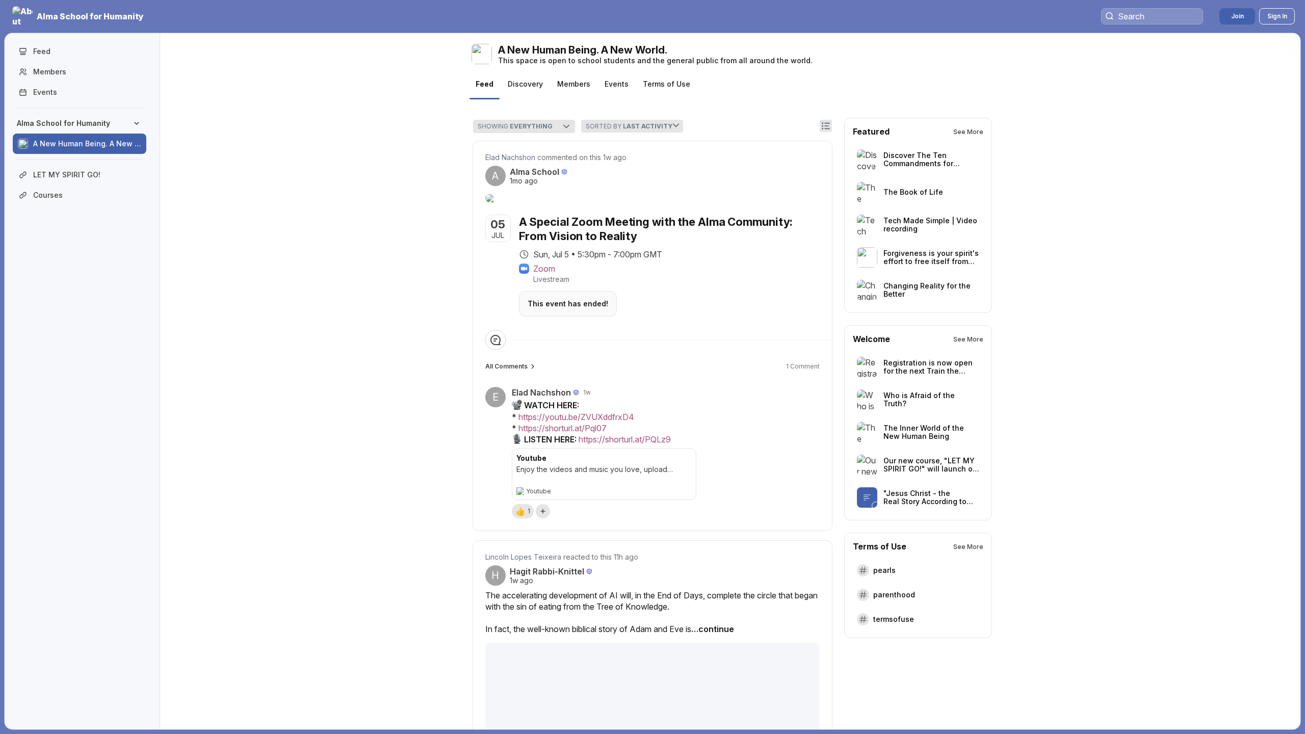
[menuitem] (79, 133)
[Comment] (495, 340)
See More (968, 132)
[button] (79, 16)
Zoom (544, 269)
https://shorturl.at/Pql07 (562, 428)
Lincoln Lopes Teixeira (523, 557)
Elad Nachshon (510, 157)
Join (1237, 16)
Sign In (1277, 16)
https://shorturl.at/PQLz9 (625, 440)
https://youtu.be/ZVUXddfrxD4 (576, 417)
